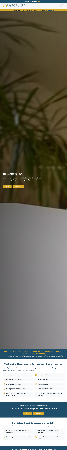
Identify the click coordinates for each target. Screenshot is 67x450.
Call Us (7, 186)
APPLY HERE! (50, 10)
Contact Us (18, 186)
